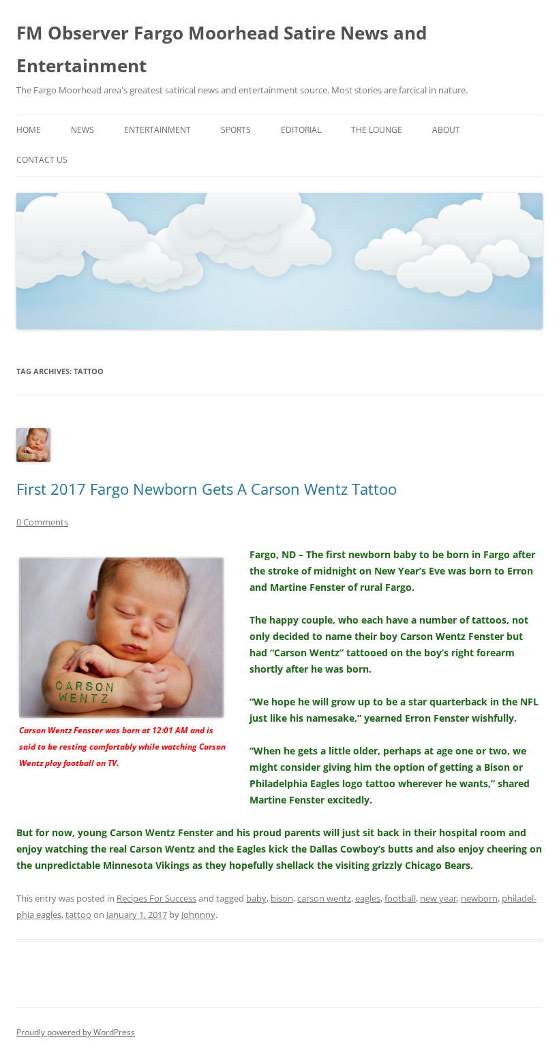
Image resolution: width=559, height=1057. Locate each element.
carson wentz (324, 898)
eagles (367, 898)
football (400, 898)
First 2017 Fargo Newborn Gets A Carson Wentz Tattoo (206, 488)
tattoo (78, 914)
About (446, 130)
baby (256, 898)
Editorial (301, 130)
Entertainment (157, 130)
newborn (479, 898)
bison (282, 898)
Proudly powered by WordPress (75, 1032)
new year (438, 898)
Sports (236, 130)
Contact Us (41, 160)
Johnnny (198, 914)
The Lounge (376, 130)
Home (28, 130)
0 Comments (42, 522)
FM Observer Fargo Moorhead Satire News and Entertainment (221, 49)
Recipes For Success (156, 898)
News (82, 130)
